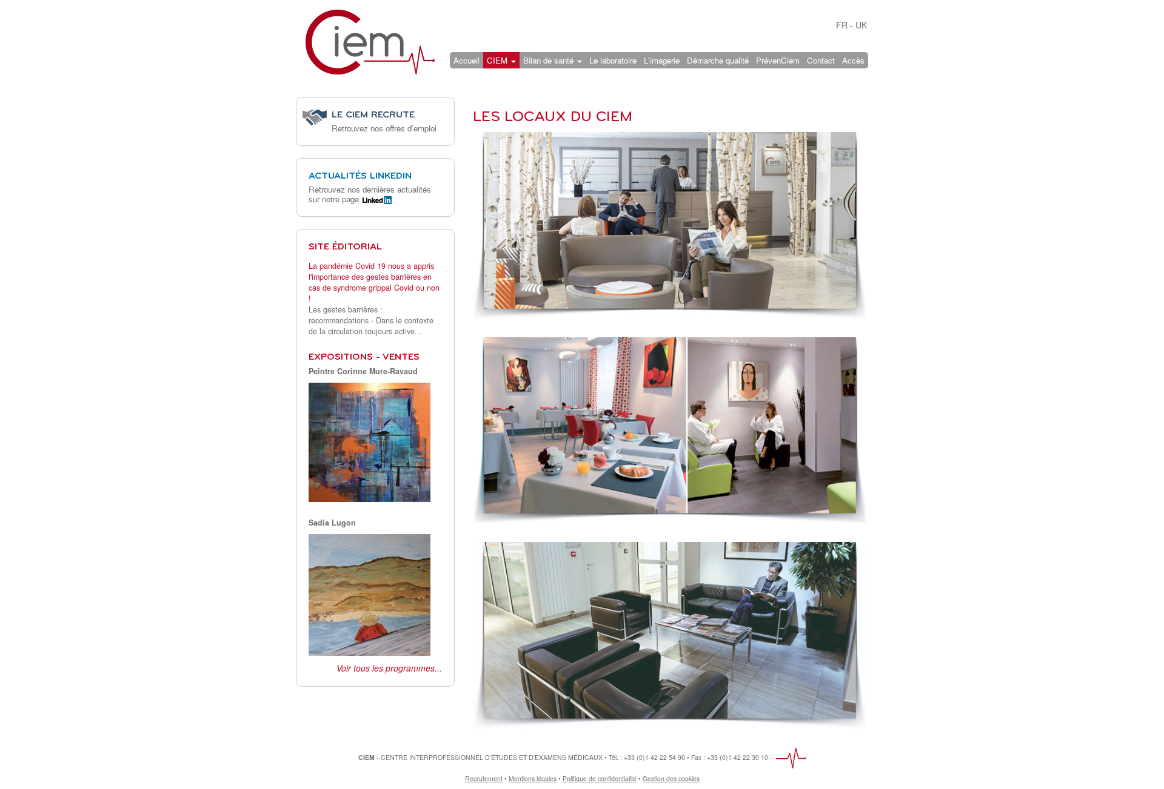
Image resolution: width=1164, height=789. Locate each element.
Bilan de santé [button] (549, 60)
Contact (821, 60)
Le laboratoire (613, 60)
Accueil (466, 60)
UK (861, 25)
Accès (853, 60)
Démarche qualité (718, 60)
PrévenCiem (778, 60)
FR (842, 25)
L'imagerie (662, 60)
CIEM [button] (498, 60)
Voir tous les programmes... (389, 668)
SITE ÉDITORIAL (345, 247)
